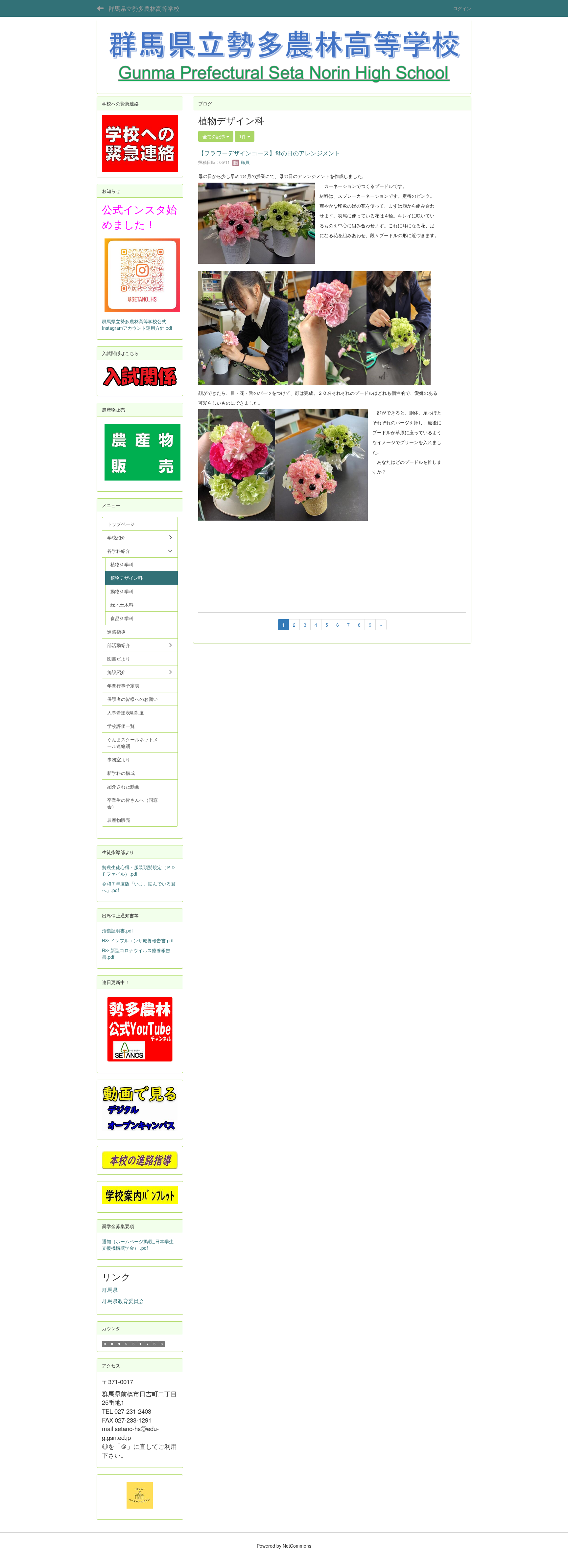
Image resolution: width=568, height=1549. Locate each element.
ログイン (462, 8)
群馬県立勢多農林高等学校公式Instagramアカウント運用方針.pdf (137, 324)
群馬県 (110, 1289)
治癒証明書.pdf (117, 930)
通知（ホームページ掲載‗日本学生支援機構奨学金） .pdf (138, 1244)
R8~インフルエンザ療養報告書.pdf (138, 940)
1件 (243, 136)
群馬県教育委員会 (123, 1301)
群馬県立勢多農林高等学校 (143, 8)
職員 (244, 162)
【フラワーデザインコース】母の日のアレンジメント (269, 152)
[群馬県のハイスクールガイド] (139, 1495)
